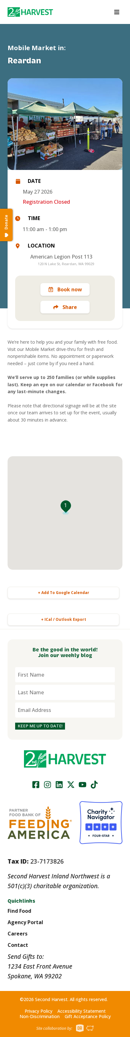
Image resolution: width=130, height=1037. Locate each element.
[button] (30, 12)
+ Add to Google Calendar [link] (63, 592)
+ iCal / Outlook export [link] (63, 619)
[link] (30, 12)
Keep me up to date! (40, 726)
